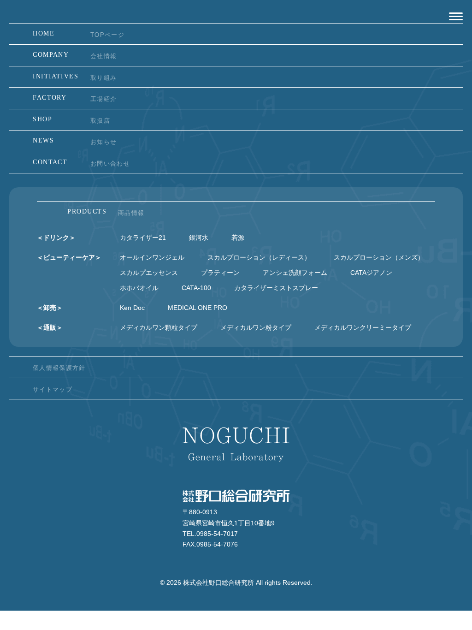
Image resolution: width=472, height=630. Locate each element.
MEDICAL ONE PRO (197, 307)
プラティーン (220, 272)
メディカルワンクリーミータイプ (362, 327)
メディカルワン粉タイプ (255, 327)
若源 (237, 237)
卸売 (50, 307)
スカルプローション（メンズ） (379, 257)
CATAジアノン (371, 272)
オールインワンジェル (152, 257)
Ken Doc (132, 307)
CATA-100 (196, 287)
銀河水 (198, 237)
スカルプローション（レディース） (259, 257)
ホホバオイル (139, 287)
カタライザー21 (143, 237)
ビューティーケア (69, 257)
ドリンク (56, 237)
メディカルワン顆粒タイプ (158, 327)
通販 (50, 327)
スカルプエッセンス (149, 272)
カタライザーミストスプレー (276, 287)
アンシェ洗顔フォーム (295, 272)
